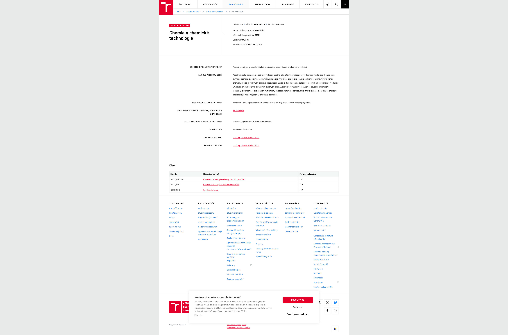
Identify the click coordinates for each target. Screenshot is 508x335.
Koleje (172, 217)
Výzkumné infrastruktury (267, 230)
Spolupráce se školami (295, 217)
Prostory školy (175, 213)
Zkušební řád (238, 110)
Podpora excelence (264, 213)
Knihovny (234, 265)
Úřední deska (319, 239)
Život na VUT (185, 4)
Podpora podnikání (235, 279)
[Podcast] (327, 310)
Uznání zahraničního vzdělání (236, 255)
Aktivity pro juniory (206, 222)
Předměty (231, 208)
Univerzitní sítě (291, 231)
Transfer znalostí (263, 234)
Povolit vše (297, 300)
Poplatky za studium (236, 238)
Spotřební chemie (210, 190)
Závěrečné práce (234, 225)
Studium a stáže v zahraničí (239, 249)
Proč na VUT (203, 208)
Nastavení (297, 307)
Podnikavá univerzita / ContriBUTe (323, 219)
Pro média (318, 277)
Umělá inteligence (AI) (323, 287)
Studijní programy (214, 11)
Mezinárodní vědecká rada (267, 217)
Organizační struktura (323, 236)
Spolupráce (288, 4)
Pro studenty (236, 4)
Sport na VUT (175, 226)
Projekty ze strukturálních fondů (267, 250)
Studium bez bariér (235, 274)
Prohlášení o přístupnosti (236, 325)
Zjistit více (198, 315)
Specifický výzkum (264, 256)
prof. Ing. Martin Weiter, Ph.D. (246, 137)
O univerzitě (311, 4)
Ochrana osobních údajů (324, 243)
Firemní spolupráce (293, 208)
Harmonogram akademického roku (235, 219)
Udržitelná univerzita (323, 213)
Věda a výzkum (262, 4)
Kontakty (317, 273)
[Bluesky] (335, 302)
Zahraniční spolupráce (294, 213)
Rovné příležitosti (321, 259)
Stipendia (231, 260)
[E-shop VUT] (335, 310)
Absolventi (322, 282)
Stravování (174, 222)
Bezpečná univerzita (322, 225)
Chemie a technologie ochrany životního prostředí (224, 179)
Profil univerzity (320, 208)
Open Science (262, 239)
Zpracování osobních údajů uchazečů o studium (210, 233)
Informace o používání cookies (238, 328)
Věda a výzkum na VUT (266, 208)
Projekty (259, 244)
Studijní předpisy (234, 233)
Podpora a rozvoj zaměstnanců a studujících (325, 253)
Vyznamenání (319, 230)
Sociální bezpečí (234, 270)
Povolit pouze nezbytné (298, 314)
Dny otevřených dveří (207, 217)
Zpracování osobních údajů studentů (239, 244)
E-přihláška (203, 239)
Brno (171, 236)
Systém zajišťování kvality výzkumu (267, 224)
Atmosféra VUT (176, 208)
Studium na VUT (193, 11)
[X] (327, 302)
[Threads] (319, 302)
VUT (178, 11)
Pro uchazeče (210, 4)
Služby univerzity (292, 222)
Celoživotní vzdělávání (207, 226)
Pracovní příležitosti (326, 247)
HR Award (318, 269)
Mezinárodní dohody (294, 226)
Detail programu (236, 11)
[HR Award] (335, 329)
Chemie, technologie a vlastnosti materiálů (221, 184)
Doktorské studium (235, 230)
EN (345, 4)
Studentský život (176, 231)
